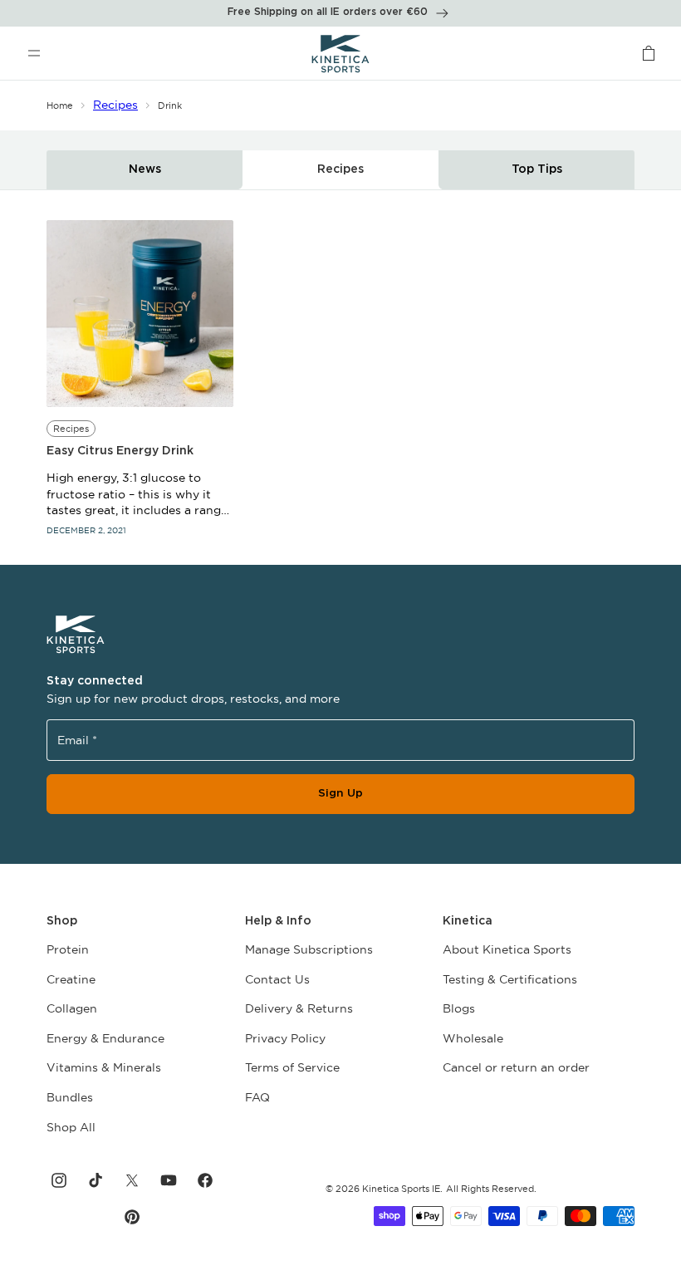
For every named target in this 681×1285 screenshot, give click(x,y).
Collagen (72, 1008)
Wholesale (473, 1038)
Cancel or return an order (516, 1067)
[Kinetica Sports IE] (341, 53)
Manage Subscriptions (309, 949)
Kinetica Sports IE (401, 1189)
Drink (170, 105)
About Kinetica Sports (507, 949)
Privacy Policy (285, 1038)
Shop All (71, 1127)
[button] (34, 53)
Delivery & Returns (299, 1008)
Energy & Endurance (105, 1038)
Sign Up (340, 793)
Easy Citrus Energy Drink (120, 451)
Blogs (459, 1008)
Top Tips (537, 169)
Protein (68, 949)
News (145, 169)
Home (60, 105)
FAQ (257, 1097)
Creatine (71, 979)
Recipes (115, 104)
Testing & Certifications (510, 979)
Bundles (70, 1097)
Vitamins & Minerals (104, 1067)
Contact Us (277, 979)
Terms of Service (292, 1067)
